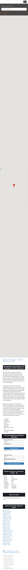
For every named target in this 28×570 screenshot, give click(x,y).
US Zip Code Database (8, 555)
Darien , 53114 (6, 520)
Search (5, 13)
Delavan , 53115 (6, 521)
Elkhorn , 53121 (6, 527)
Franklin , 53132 (6, 537)
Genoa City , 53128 (7, 533)
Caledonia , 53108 (7, 517)
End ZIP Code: (7, 443)
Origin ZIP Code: (8, 455)
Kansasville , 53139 (7, 540)
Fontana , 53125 (6, 528)
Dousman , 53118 (7, 523)
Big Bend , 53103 (6, 513)
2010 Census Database (8, 564)
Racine (20, 360)
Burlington (7, 361)
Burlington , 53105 (7, 516)
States (5, 360)
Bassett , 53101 (6, 510)
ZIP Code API (6, 566)
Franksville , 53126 (7, 530)
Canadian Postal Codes (8, 562)
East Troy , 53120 (7, 526)
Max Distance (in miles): (9, 459)
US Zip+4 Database (7, 557)
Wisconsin (13, 360)
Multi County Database (8, 559)
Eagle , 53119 (6, 524)
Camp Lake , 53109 (7, 518)
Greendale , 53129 (7, 534)
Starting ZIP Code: (8, 439)
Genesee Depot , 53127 (8, 531)
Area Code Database (8, 568)
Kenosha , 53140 (6, 541)
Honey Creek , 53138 (7, 539)
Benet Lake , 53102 (7, 511)
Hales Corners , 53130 (8, 536)
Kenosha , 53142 (6, 544)
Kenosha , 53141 (6, 543)
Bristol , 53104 (6, 514)
